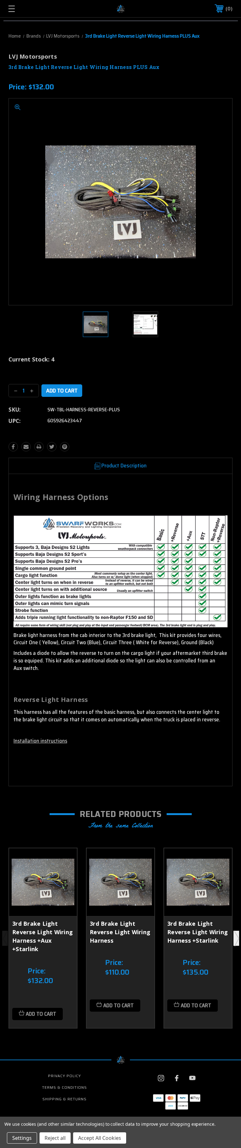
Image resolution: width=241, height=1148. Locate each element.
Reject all (55, 1138)
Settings (22, 1138)
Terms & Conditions (64, 1087)
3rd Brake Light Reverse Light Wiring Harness (120, 932)
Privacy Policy (64, 1076)
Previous (5, 938)
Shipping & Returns (64, 1099)
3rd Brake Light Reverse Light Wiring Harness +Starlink (197, 932)
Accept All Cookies (99, 1138)
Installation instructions (40, 741)
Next (236, 938)
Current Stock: (31, 359)
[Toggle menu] (30, 8)
